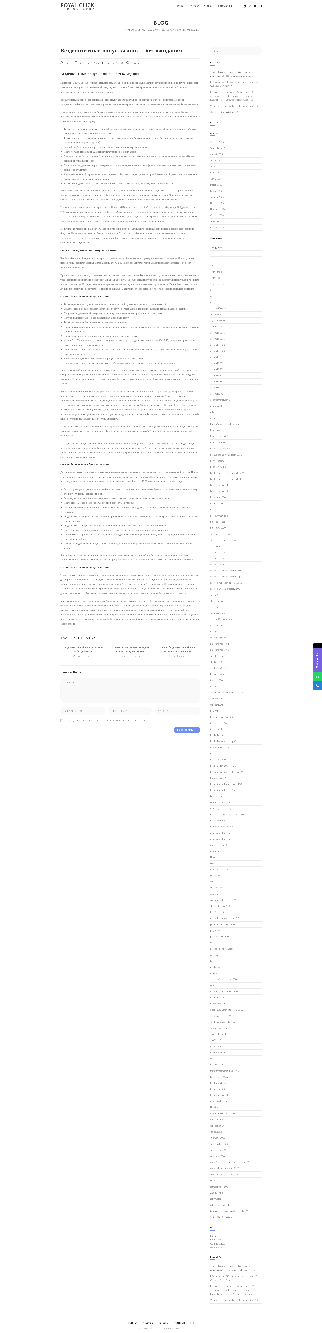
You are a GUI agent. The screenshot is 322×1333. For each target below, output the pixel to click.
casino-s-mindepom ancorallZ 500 (226, 582)
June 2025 (215, 166)
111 (212, 259)
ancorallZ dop (216, 375)
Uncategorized (216, 1107)
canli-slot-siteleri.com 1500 (223, 540)
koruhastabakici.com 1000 (223, 802)
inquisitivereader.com (220, 735)
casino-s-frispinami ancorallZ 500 (226, 570)
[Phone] (317, 685)
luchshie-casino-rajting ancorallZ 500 (227, 814)
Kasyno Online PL (218, 778)
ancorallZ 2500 (217, 351)
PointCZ (214, 942)
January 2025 (217, 197)
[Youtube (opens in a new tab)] (255, 6)
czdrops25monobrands (221, 619)
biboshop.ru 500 (218, 497)
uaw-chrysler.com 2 (219, 1101)
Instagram (164, 1323)
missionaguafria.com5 (220, 839)
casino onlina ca (217, 552)
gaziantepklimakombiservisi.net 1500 (228, 692)
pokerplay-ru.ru (217, 955)
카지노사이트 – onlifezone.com (224, 1217)
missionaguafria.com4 (220, 833)
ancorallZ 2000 (217, 345)
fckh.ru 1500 (216, 680)
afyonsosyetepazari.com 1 (222, 320)
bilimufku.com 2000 (219, 503)
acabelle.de (215, 314)
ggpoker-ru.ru (216, 704)
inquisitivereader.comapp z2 (223, 741)
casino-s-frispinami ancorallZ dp (225, 576)
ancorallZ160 (216, 387)
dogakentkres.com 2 (219, 649)
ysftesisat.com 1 (218, 1180)
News (213, 863)
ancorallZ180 (216, 393)
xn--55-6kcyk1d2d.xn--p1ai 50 (224, 1174)
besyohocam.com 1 (219, 485)
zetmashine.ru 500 (219, 1186)
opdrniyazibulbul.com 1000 (223, 900)
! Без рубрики (216, 247)
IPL (211, 753)
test (212, 1058)
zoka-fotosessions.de (220, 1205)
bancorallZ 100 (217, 442)
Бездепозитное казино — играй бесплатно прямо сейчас (130, 649)
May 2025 (215, 172)
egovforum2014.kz (219, 668)
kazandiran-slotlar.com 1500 (223, 790)
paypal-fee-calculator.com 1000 (225, 918)
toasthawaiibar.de (218, 1083)
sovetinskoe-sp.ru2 (219, 1028)
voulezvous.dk (216, 1131)
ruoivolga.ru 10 (217, 973)
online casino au (217, 887)
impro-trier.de (216, 729)
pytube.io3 (215, 967)
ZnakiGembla (216, 1192)
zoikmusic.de (216, 1198)
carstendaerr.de (217, 546)
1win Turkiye (216, 271)
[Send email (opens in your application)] (260, 6)
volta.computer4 (217, 1125)
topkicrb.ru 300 (217, 1089)
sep (212, 985)
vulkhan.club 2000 (219, 1144)
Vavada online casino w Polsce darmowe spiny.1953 (234, 106)
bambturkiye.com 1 (219, 436)
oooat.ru (214, 894)
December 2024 (218, 203)
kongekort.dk (216, 796)
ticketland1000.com (219, 1077)
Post (212, 961)
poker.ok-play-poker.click (221, 948)
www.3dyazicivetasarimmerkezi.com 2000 (230, 1162)
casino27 (214, 595)
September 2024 (218, 221)
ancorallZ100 (216, 381)
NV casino (215, 875)
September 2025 (218, 148)
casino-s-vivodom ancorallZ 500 (225, 588)
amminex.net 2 (217, 326)
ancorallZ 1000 (115, 63)
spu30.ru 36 (216, 1040)
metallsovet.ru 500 (219, 820)
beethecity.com (217, 460)
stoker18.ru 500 (218, 1046)
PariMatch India (217, 912)
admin (68, 63)
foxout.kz (214, 686)
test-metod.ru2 (217, 1064)
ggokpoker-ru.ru (217, 698)
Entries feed (215, 1239)
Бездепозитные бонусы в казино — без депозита (83, 649)
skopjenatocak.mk (218, 1003)
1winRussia (216, 277)
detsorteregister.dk (219, 637)
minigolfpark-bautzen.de (221, 826)
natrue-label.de (217, 851)
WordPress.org (217, 1247)
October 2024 (217, 215)
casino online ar (217, 558)
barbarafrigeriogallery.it (221, 448)
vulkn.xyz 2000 (217, 1156)
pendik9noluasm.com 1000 (223, 924)
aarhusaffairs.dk (218, 308)
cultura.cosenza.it (218, 613)
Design (213, 631)
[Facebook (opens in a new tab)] (244, 6)
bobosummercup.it (219, 515)
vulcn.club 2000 (217, 1137)
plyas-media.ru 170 (219, 936)
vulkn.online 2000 (218, 1150)
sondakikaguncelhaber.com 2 (223, 1022)
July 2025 (215, 160)
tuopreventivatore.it (219, 1095)
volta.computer (217, 1119)
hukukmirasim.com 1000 (222, 717)
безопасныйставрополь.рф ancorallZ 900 (229, 1211)
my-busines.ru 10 (218, 845)
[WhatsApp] (317, 676)
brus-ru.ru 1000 (218, 527)
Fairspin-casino (217, 674)
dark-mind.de (216, 625)
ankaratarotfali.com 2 (220, 399)
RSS (192, 1323)
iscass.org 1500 (218, 759)
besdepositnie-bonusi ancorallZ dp (226, 479)
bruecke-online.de (218, 521)
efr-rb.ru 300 (216, 662)
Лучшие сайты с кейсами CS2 (224, 112)
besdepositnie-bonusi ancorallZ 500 (227, 473)
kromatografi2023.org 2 (221, 808)
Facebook (147, 1323)
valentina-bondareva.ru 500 (223, 1113)
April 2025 (215, 178)
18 (211, 265)
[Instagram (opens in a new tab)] (249, 6)
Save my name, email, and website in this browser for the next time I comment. (107, 720)
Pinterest (180, 1323)
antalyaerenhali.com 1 (220, 406)
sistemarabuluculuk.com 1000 (224, 991)
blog (212, 509)
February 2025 (217, 191)
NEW (212, 857)
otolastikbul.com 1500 (220, 906)
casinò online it (217, 564)
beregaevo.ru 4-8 (218, 466)
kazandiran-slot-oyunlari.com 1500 (226, 784)
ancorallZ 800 (217, 363)
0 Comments (137, 63)
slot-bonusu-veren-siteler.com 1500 (226, 1009)
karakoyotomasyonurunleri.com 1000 (227, 772)
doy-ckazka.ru (216, 656)
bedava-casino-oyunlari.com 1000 (226, 454)
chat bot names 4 (218, 601)
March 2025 (216, 184)
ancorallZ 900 (217, 369)
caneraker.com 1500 (220, 534)
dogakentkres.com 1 (219, 643)
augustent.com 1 (218, 418)
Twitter (132, 1323)
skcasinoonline (217, 997)
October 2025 (217, 142)
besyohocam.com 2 (219, 491)
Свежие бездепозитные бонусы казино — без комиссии (177, 649)
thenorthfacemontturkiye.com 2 (224, 1070)
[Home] (124, 30)
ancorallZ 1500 (217, 338)
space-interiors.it (218, 1034)
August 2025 (216, 154)
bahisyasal (215, 430)
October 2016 (217, 227)
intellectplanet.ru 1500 (220, 747)
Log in (213, 1235)
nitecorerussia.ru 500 (220, 869)
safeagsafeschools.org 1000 (223, 979)
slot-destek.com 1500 (220, 1016)
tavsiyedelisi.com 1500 (221, 1052)
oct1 (212, 881)
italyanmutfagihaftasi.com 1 (223, 765)
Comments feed (217, 1243)
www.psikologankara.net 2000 (224, 1168)
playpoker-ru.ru (217, 930)
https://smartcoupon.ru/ (151, 588)
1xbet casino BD (218, 284)
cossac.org (215, 607)
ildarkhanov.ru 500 (219, 723)
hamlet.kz (214, 710)
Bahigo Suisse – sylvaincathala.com (226, 424)
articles (213, 412)
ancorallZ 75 (216, 357)
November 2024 (218, 209)
